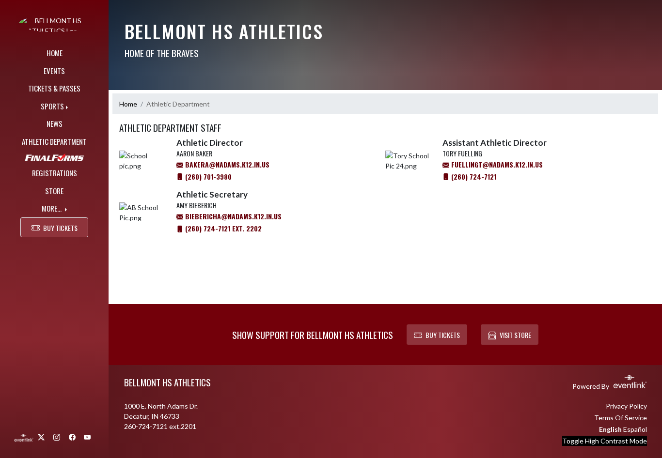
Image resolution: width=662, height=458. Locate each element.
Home (128, 104)
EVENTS (54, 70)
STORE (54, 190)
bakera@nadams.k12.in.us (226, 164)
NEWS (55, 123)
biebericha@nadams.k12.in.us (232, 216)
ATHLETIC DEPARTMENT (54, 141)
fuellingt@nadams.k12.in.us (496, 164)
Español (635, 429)
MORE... (52, 208)
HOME (55, 52)
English (610, 429)
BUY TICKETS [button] (60, 228)
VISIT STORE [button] (515, 335)
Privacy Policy (626, 406)
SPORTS (52, 106)
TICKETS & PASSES (54, 88)
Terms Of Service (620, 417)
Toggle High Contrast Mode (604, 441)
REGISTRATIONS (54, 173)
